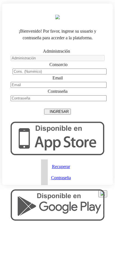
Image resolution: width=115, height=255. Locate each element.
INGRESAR (57, 112)
